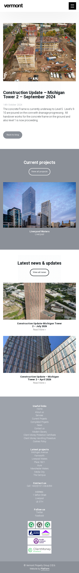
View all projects (39, 171)
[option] (39, 210)
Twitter (39, 512)
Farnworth (39, 455)
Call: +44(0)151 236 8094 (39, 486)
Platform (45, 568)
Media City (39, 472)
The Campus (39, 475)
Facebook (39, 515)
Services (39, 415)
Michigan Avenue (39, 452)
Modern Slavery (39, 432)
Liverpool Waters (39, 459)
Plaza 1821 (39, 462)
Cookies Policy (39, 441)
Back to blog (13, 135)
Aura (39, 465)
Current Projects (39, 418)
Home (39, 409)
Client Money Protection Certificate (40, 435)
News (39, 425)
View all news (39, 272)
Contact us (39, 428)
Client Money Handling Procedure (39, 438)
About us (39, 412)
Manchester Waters (39, 468)
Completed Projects (39, 422)
